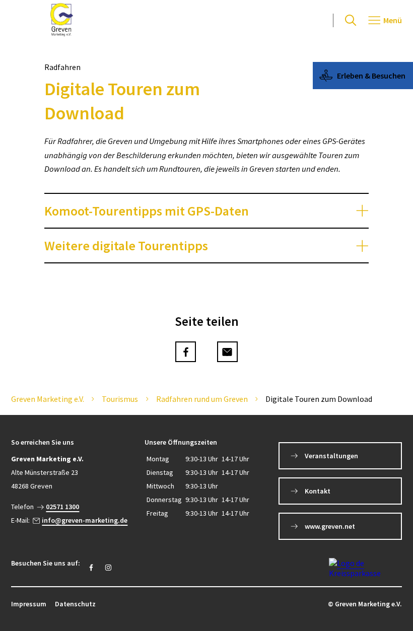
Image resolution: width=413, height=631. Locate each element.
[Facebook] (185, 351)
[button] (206, 211)
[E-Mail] (227, 351)
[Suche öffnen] (351, 20)
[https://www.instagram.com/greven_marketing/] (108, 567)
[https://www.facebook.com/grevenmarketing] (91, 567)
